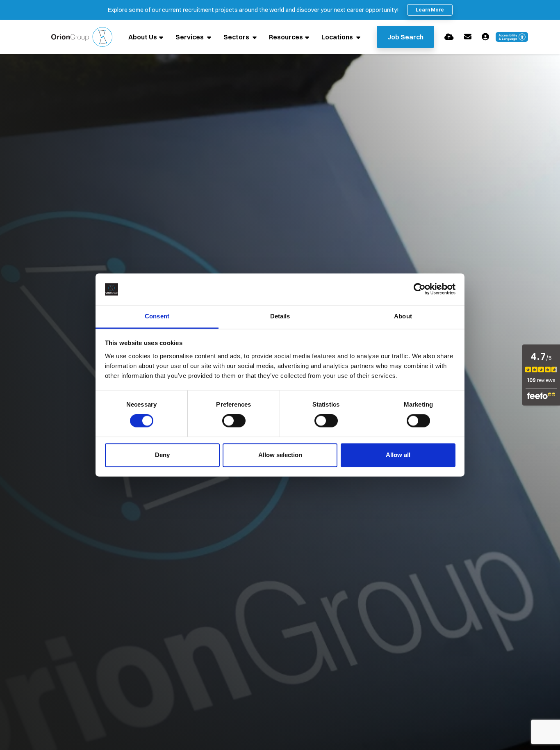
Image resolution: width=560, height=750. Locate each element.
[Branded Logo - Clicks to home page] (81, 37)
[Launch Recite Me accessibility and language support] (512, 37)
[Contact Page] (467, 36)
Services (190, 37)
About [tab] (403, 316)
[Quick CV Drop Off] (449, 36)
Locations (337, 37)
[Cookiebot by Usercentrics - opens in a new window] (419, 289)
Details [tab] (280, 316)
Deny (162, 454)
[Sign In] (485, 36)
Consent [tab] (157, 316)
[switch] (234, 421)
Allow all (398, 454)
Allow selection (280, 454)
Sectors (236, 37)
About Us (142, 37)
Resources (286, 37)
